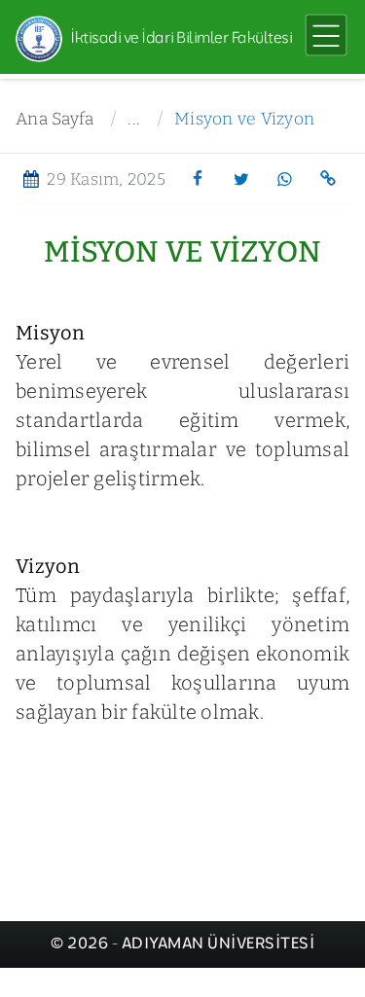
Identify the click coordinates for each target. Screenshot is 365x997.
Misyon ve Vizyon (244, 119)
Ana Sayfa (54, 119)
